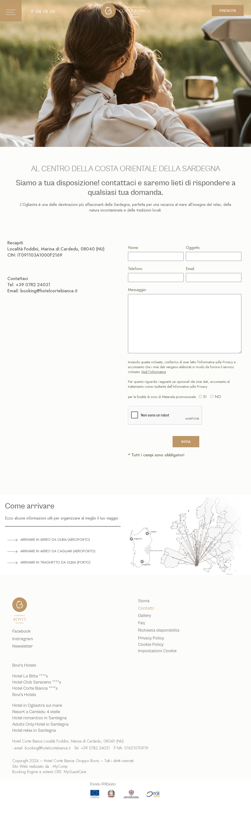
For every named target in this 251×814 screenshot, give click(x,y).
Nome (133, 247)
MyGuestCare (75, 772)
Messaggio (137, 290)
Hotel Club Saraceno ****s (36, 682)
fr (45, 12)
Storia (144, 601)
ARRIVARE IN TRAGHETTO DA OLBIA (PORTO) (55, 562)
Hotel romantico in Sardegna (39, 718)
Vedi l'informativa (153, 371)
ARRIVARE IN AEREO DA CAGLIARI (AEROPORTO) (57, 551)
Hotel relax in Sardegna (34, 730)
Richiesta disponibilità (158, 630)
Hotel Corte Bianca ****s (35, 688)
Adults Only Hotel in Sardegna (40, 724)
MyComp (60, 766)
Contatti (146, 608)
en (38, 12)
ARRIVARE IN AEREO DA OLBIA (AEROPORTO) (55, 539)
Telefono (135, 268)
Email (190, 268)
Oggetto (193, 247)
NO (218, 397)
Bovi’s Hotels (24, 695)
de (52, 12)
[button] (63, 539)
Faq (141, 623)
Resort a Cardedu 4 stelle (36, 712)
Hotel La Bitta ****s (30, 676)
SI (204, 397)
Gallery (144, 615)
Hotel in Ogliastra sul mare (37, 705)
